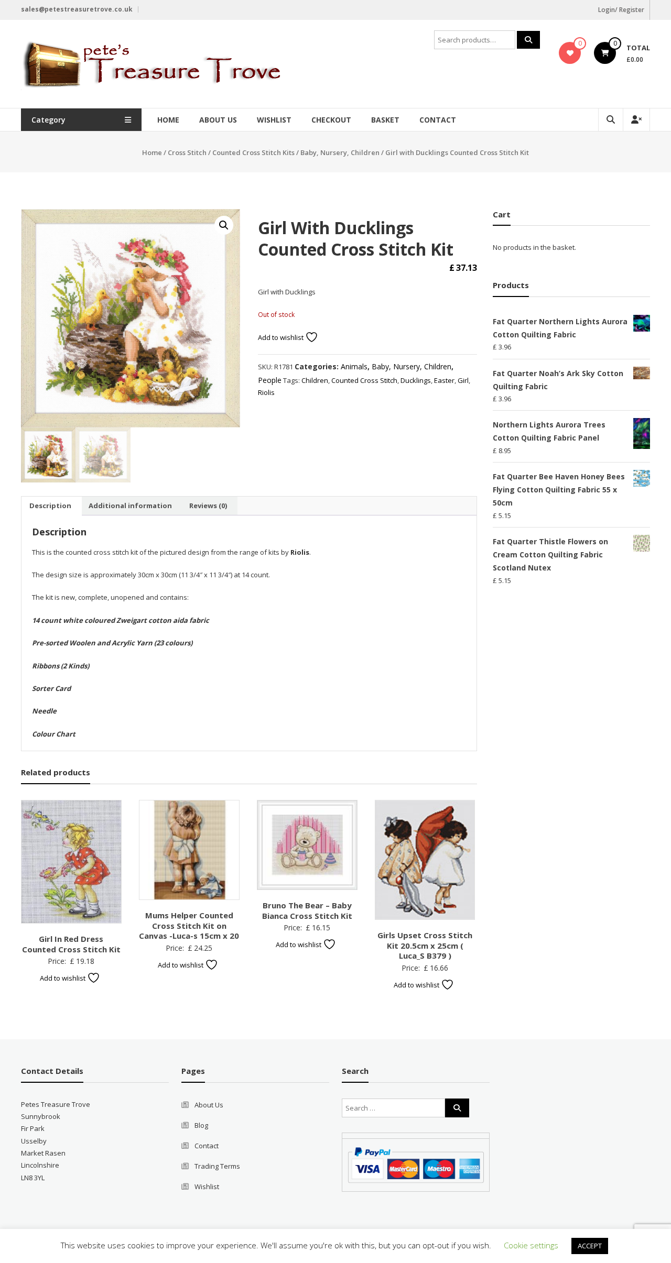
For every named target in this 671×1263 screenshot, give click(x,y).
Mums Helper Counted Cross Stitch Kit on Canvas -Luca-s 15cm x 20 (189, 925)
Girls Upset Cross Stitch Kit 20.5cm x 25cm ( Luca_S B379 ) (424, 945)
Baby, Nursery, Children (340, 152)
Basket (385, 120)
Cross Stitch (187, 152)
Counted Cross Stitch (364, 380)
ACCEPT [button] (590, 1245)
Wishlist (274, 120)
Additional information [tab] (130, 505)
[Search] (528, 40)
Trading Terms (217, 1166)
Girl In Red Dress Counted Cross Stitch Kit (71, 943)
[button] (223, 225)
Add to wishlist (281, 337)
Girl (463, 380)
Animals (354, 366)
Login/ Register (621, 9)
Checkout (331, 120)
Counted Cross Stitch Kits (253, 152)
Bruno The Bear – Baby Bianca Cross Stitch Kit (307, 910)
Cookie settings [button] (531, 1245)
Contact (437, 120)
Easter (444, 380)
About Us (218, 120)
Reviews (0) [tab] (208, 505)
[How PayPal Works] (416, 1164)
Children (314, 380)
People (270, 380)
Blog (201, 1125)
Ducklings (416, 380)
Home (168, 120)
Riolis (266, 392)
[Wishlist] (570, 53)
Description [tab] (50, 505)
